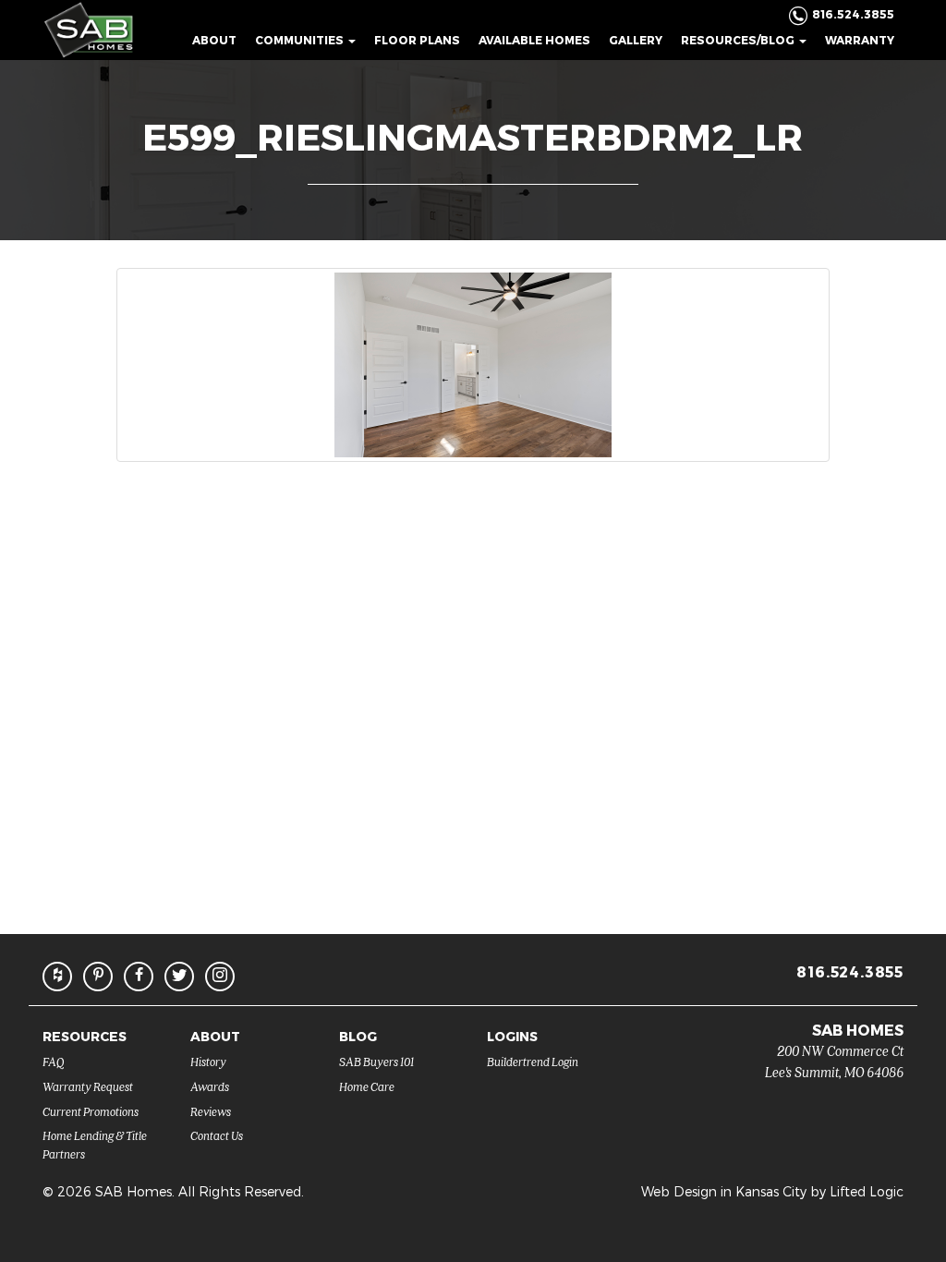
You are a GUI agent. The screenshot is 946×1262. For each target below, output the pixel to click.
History (208, 1061)
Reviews (210, 1111)
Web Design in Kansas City (724, 1191)
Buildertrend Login (532, 1061)
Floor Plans (417, 39)
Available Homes (534, 39)
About (214, 39)
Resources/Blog (739, 39)
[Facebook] (138, 976)
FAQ (53, 1061)
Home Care (366, 1086)
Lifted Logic (867, 1191)
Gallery (635, 39)
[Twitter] (179, 976)
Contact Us (216, 1135)
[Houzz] (57, 976)
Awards (209, 1086)
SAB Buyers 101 (376, 1061)
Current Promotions (90, 1111)
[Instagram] (220, 976)
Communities (300, 39)
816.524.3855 (850, 971)
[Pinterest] (98, 976)
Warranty (859, 39)
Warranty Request (87, 1086)
